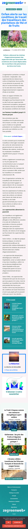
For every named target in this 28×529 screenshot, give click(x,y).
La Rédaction (6, 50)
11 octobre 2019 (16, 50)
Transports (14, 490)
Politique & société (14, 493)
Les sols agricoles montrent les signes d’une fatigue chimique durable (17, 341)
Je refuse (17, 522)
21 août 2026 (17, 419)
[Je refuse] (26, 522)
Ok (8, 522)
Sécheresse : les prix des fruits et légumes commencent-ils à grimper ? (18, 318)
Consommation (11, 9)
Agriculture (14, 507)
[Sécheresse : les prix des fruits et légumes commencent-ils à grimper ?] (7, 317)
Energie (14, 495)
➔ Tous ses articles (11, 370)
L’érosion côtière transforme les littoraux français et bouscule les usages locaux (18, 329)
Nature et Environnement (14, 487)
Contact (14, 514)
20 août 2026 (17, 444)
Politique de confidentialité (14, 526)
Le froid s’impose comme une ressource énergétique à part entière (17, 306)
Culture (19, 9)
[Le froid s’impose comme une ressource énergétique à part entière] (7, 306)
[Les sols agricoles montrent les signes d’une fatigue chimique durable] (7, 340)
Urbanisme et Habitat (14, 501)
